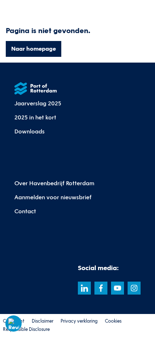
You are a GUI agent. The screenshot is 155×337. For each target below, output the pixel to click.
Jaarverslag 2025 (37, 103)
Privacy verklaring (79, 321)
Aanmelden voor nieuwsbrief (53, 197)
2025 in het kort (35, 117)
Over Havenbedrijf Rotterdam (54, 183)
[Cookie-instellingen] (14, 324)
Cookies (113, 321)
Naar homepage (33, 48)
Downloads (29, 131)
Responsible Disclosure (26, 329)
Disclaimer (42, 321)
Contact (25, 211)
